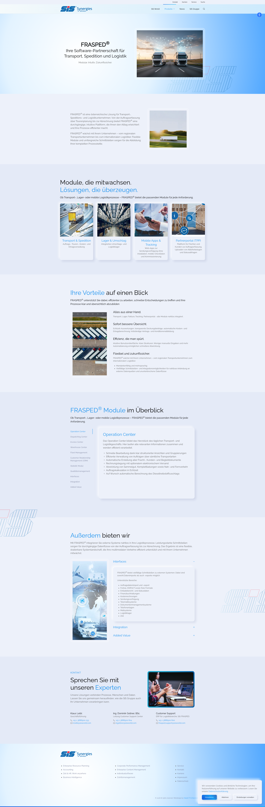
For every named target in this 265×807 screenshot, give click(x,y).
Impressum (182, 777)
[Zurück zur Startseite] (76, 9)
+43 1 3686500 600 (167, 720)
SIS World (155, 9)
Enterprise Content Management (131, 770)
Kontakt (175, 2)
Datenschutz (182, 781)
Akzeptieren (209, 797)
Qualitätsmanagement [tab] (80, 471)
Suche (203, 2)
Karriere (184, 2)
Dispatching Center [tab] (78, 437)
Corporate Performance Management (133, 766)
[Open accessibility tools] (259, 14)
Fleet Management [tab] (78, 452)
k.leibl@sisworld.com (82, 723)
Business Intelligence (72, 777)
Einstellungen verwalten (245, 797)
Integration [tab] (75, 482)
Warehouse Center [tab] (78, 447)
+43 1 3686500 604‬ (124, 720)
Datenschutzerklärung (218, 791)
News (182, 9)
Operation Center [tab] (78, 431)
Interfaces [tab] (74, 476)
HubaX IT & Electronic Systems (194, 798)
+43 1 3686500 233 (81, 720)
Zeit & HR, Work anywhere (74, 773)
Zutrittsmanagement (126, 777)
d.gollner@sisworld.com (126, 723)
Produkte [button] (169, 9)
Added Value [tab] (76, 487)
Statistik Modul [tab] (76, 466)
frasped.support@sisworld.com (172, 723)
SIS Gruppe (194, 9)
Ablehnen (225, 797)
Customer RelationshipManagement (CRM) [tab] (80, 459)
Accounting (68, 770)
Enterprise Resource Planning (76, 766)
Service (194, 2)
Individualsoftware (125, 773)
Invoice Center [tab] (76, 442)
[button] (204, 9)
